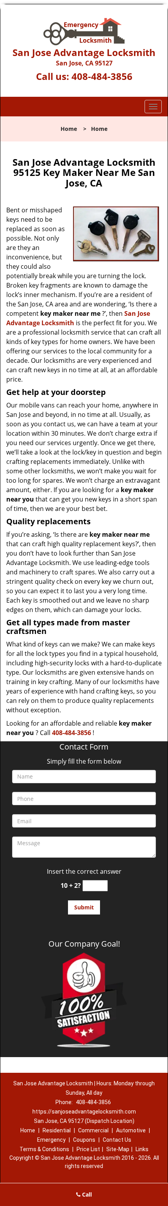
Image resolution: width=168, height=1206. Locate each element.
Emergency (51, 1140)
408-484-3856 (101, 76)
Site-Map (117, 1149)
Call (86, 1194)
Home (69, 128)
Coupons (84, 1140)
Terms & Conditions (44, 1149)
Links (142, 1149)
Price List (88, 1149)
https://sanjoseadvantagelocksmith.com (84, 1111)
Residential (57, 1130)
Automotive (131, 1130)
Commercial (93, 1130)
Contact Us (117, 1140)
